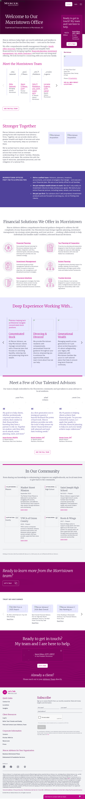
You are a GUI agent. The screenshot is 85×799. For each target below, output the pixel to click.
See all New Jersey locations (71, 83)
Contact (68, 4)
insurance (27, 53)
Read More (10, 619)
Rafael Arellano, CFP (38, 437)
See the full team (11, 108)
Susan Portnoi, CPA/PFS (10, 437)
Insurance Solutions (24, 278)
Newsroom (6, 741)
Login (75, 4)
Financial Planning (23, 243)
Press (4, 744)
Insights (5, 708)
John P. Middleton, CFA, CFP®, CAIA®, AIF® (36, 89)
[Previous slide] (3, 85)
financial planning (39, 51)
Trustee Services (64, 278)
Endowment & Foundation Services (14, 757)
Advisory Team (49, 679)
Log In (5, 718)
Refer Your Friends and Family (12, 721)
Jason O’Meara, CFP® (24, 86)
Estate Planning (64, 261)
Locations (6, 705)
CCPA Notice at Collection (51, 790)
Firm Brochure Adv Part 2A (30, 790)
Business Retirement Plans (11, 754)
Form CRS (41, 790)
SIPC (68, 778)
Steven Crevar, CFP (65, 437)
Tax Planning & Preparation (68, 243)
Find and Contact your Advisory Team (14, 724)
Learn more (24, 510)
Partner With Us (8, 737)
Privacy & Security (18, 790)
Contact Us (6, 701)
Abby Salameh (12, 85)
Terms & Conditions (8, 790)
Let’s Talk (72, 44)
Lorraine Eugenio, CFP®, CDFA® (47, 87)
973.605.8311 (72, 78)
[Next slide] (57, 85)
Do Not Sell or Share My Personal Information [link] (70, 790)
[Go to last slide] (3, 342)
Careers (5, 734)
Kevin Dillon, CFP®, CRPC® (44, 654)
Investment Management (26, 261)
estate (20, 53)
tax (15, 53)
